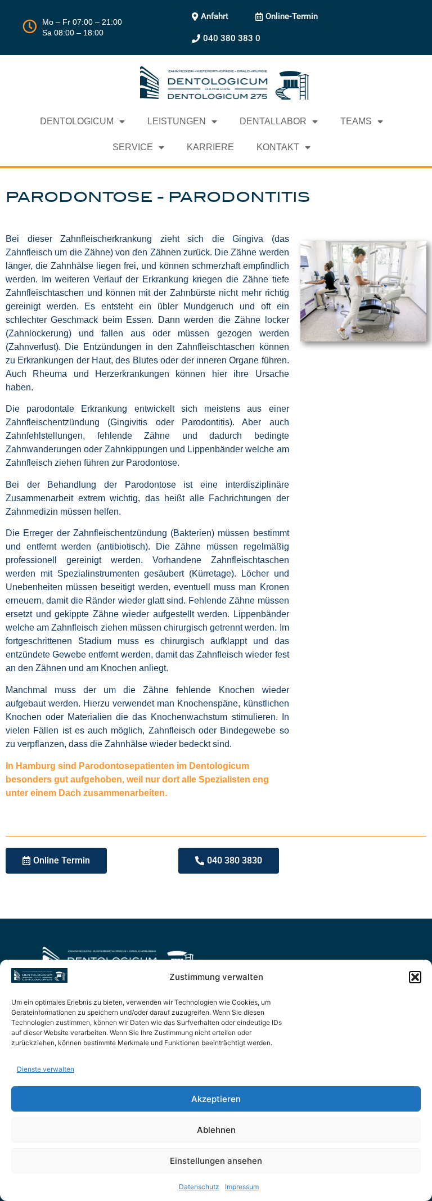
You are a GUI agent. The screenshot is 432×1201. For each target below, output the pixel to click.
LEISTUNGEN (176, 121)
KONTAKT (277, 147)
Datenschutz (199, 1186)
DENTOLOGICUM (77, 121)
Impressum (242, 1186)
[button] (415, 977)
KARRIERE (210, 147)
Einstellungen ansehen (216, 1160)
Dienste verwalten (45, 1069)
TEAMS (356, 121)
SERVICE (132, 147)
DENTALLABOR (273, 121)
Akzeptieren (216, 1099)
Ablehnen (216, 1129)
